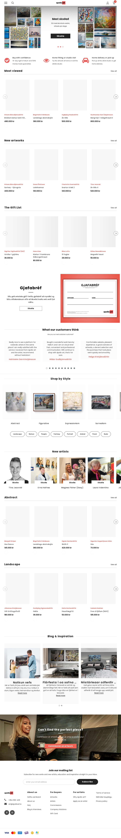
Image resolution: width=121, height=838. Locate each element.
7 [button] (65, 368)
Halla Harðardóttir (69, 608)
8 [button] (68, 368)
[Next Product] (116, 97)
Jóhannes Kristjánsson (13, 608)
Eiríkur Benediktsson (98, 251)
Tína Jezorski (95, 184)
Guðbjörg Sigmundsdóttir (43, 608)
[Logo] (61, 2)
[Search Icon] (15, 3)
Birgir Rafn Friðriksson (41, 115)
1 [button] (58, 46)
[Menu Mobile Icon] (5, 3)
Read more (22, 693)
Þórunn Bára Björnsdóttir (13, 115)
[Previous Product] (5, 97)
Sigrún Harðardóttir (69, 541)
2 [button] (60, 46)
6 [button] (62, 368)
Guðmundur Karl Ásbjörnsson (102, 115)
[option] (60, 27)
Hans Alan (37, 251)
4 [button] (56, 368)
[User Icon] (107, 3)
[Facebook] (6, 812)
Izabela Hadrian (97, 608)
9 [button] (71, 368)
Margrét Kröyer (10, 541)
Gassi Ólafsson (39, 184)
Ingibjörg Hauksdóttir (70, 115)
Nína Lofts (66, 251)
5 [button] (59, 368)
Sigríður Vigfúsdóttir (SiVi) (14, 251)
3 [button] (62, 46)
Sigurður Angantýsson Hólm (101, 541)
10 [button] (74, 368)
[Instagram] (12, 812)
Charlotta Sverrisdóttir (70, 184)
